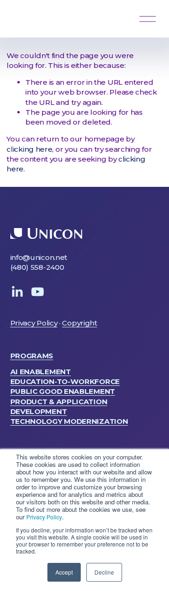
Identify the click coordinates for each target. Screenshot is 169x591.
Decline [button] (104, 572)
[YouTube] (37, 291)
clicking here (29, 149)
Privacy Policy (44, 517)
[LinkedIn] (16, 291)
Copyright (79, 322)
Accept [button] (64, 572)
